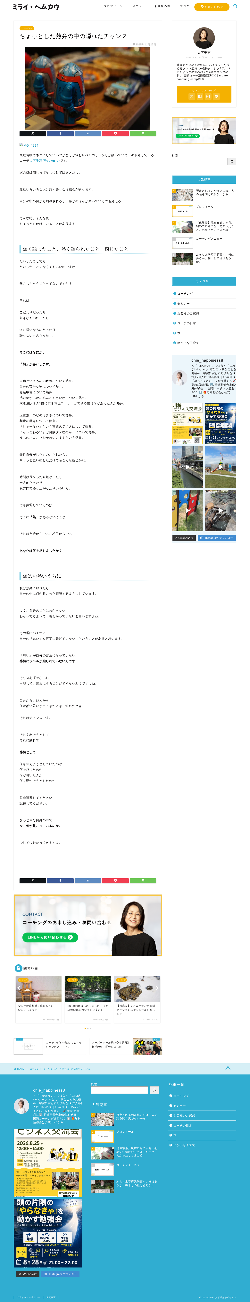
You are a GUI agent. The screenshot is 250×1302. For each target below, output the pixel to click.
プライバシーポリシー (28, 1297)
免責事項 (51, 1297)
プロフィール (113, 6)
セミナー (183, 303)
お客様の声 (162, 6)
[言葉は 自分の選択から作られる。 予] (220, 467)
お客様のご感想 (188, 313)
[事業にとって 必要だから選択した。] (187, 467)
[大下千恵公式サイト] (36, 10)
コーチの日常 (186, 323)
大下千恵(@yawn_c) (44, 160)
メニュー (138, 6)
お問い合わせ (213, 7)
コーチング (26, 28)
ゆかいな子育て (188, 343)
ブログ (184, 6)
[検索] (231, 161)
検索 (175, 155)
